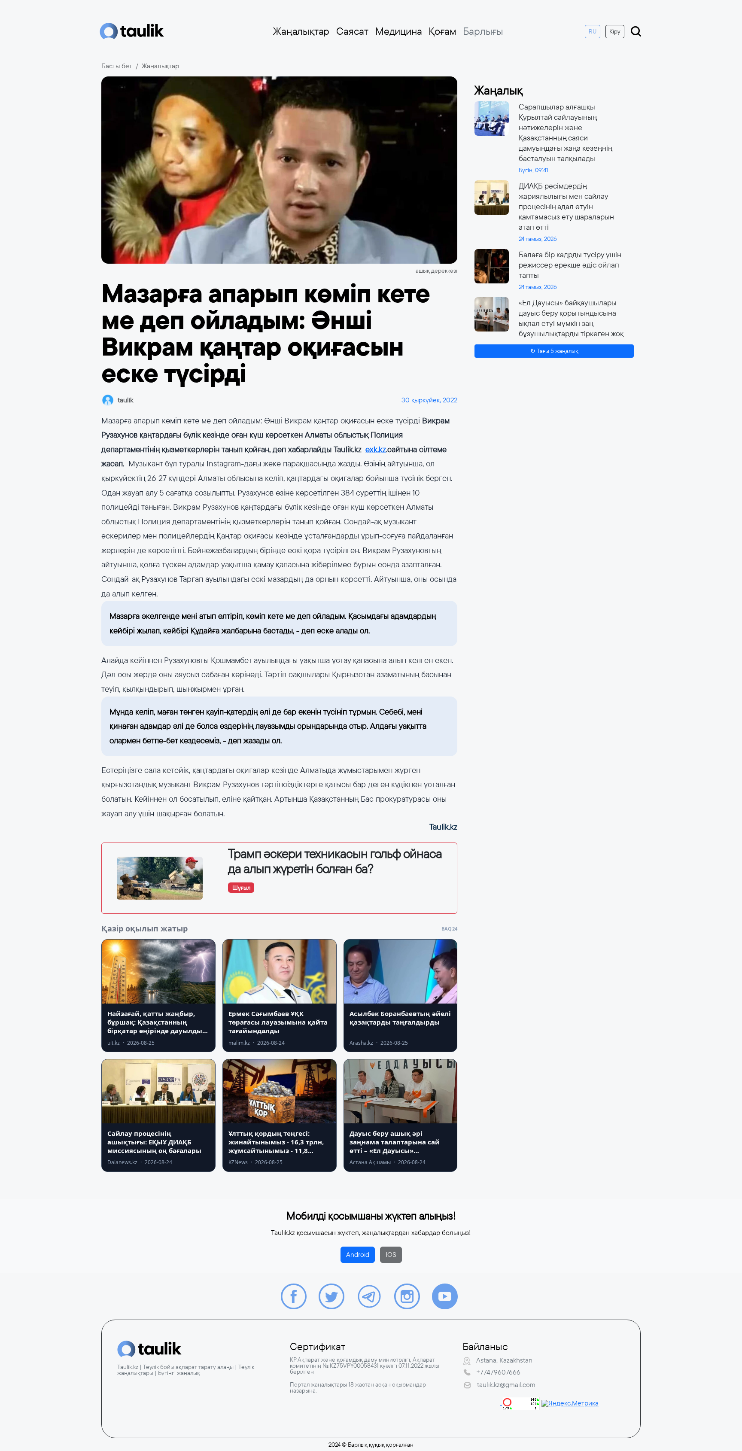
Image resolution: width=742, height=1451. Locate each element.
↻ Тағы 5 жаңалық (554, 351)
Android (357, 1254)
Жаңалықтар (301, 31)
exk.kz (375, 449)
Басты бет (116, 65)
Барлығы (483, 31)
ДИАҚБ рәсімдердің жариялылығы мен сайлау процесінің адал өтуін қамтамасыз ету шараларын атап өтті (566, 206)
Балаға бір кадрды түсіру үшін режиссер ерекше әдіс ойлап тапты (570, 265)
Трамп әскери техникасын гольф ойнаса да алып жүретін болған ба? (335, 861)
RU (592, 31)
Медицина (398, 31)
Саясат (352, 31)
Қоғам (442, 31)
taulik (125, 400)
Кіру (614, 31)
